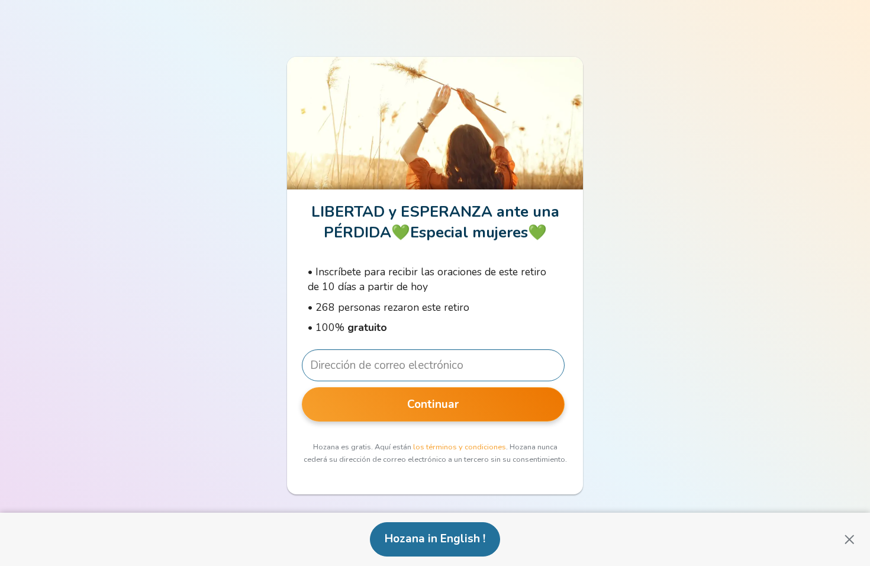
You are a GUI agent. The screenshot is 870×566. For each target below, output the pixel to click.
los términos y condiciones (459, 447)
